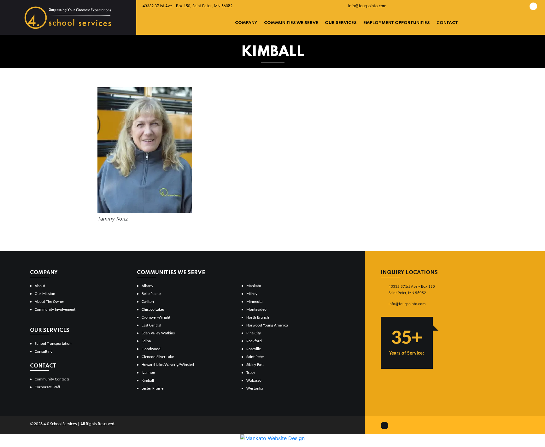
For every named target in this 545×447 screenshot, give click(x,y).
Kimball (148, 381)
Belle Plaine (151, 294)
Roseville (253, 349)
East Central (151, 325)
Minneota (254, 302)
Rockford (254, 341)
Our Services (341, 23)
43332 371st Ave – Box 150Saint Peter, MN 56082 (412, 290)
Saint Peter (255, 357)
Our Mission (45, 294)
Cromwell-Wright (156, 317)
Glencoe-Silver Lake (158, 357)
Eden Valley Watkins (158, 333)
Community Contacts (52, 379)
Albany (147, 286)
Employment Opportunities (396, 23)
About (40, 286)
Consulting (43, 352)
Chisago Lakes (153, 310)
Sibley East (255, 365)
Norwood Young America (267, 325)
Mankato (253, 286)
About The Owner (49, 302)
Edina (146, 341)
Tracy (250, 373)
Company (246, 23)
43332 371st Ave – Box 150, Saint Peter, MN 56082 (187, 6)
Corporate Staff (47, 387)
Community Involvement (55, 310)
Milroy (251, 294)
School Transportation (53, 344)
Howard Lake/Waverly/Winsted (168, 365)
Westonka (254, 388)
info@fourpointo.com (366, 6)
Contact (447, 23)
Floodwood (151, 349)
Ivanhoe (148, 373)
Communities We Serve (291, 23)
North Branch (257, 317)
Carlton (148, 302)
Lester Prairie (152, 388)
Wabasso (253, 381)
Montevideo (256, 310)
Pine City (253, 333)
